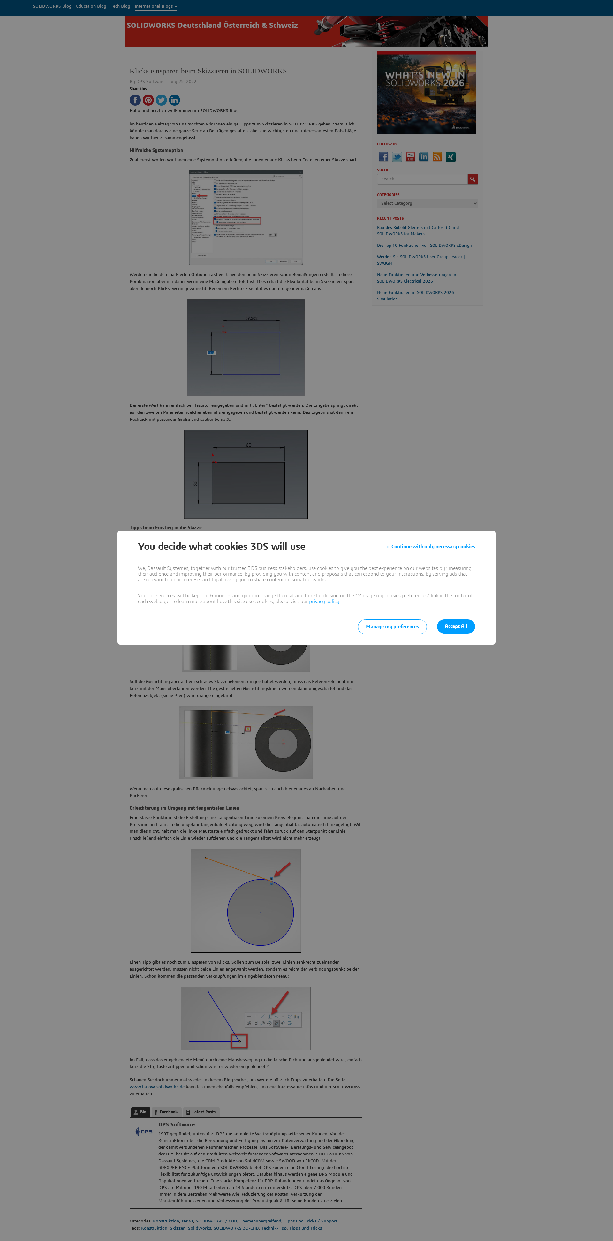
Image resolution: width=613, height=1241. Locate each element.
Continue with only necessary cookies (433, 546)
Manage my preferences (392, 626)
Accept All (456, 626)
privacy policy (324, 601)
